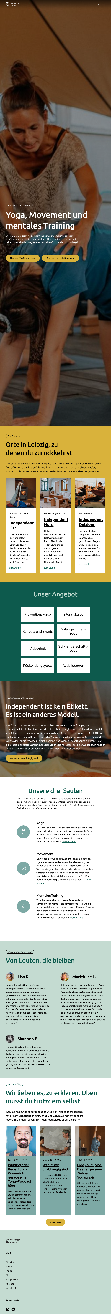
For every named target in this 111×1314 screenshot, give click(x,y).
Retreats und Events (38, 631)
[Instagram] (8, 1309)
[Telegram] (13, 1309)
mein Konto (11, 1288)
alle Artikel (55, 1222)
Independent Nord (56, 522)
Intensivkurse (73, 614)
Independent (12, 1279)
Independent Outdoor (91, 522)
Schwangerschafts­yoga (73, 648)
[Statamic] (55, 1241)
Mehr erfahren (69, 841)
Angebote (11, 1266)
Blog (8, 1275)
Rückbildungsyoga (37, 665)
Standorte (11, 1262)
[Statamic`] (13, 4)
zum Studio (15, 567)
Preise (9, 1270)
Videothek (38, 648)
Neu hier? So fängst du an (22, 258)
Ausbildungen (73, 665)
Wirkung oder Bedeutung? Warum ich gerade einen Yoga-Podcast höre (19, 1175)
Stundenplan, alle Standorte (60, 258)
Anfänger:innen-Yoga (73, 631)
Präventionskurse (37, 614)
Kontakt (10, 1283)
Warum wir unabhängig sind (24, 758)
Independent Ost (21, 525)
